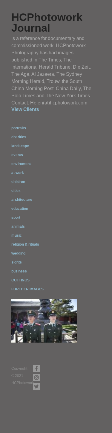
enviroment (21, 164)
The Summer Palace (55, 338)
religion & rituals (25, 244)
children (18, 182)
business (19, 271)
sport (15, 217)
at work (17, 173)
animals (18, 226)
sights (16, 262)
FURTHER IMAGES (27, 289)
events (17, 155)
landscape (20, 146)
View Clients (25, 109)
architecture (21, 199)
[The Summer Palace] (44, 321)
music (16, 235)
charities (18, 137)
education (19, 208)
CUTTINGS (20, 280)
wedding (18, 253)
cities (16, 190)
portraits (18, 128)
